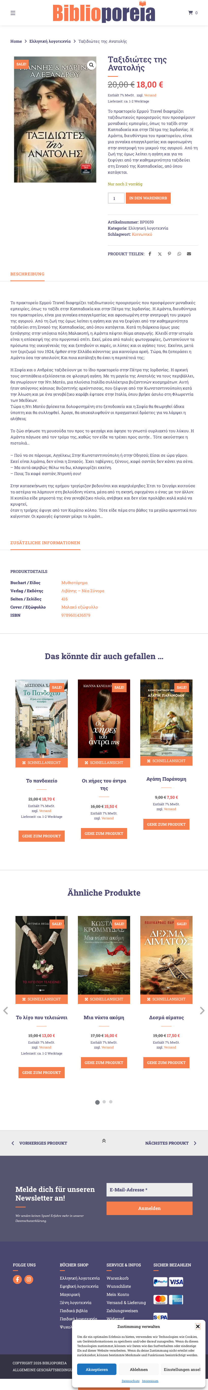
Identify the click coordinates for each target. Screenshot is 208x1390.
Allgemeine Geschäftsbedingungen (48, 1370)
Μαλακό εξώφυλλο (79, 607)
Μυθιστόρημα (74, 582)
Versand (150, 95)
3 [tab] (110, 1101)
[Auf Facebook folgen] (17, 1279)
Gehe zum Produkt (41, 836)
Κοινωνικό (142, 234)
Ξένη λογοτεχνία (75, 1302)
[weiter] (202, 1010)
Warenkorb (118, 1278)
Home (16, 41)
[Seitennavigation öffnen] (21, 12)
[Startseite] (104, 13)
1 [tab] (97, 1101)
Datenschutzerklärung (30, 1221)
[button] (197, 1326)
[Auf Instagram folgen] (28, 1279)
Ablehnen (139, 1369)
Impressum (150, 1381)
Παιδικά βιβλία (74, 1310)
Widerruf (115, 1318)
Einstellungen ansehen (182, 1369)
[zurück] (6, 1010)
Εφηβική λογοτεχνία (79, 1286)
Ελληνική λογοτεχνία (50, 41)
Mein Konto (118, 1294)
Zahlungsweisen (122, 1310)
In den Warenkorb (148, 198)
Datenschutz (131, 1381)
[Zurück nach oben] (104, 1143)
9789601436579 (75, 615)
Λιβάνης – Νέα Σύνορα (82, 590)
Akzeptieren (97, 1369)
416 (64, 598)
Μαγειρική (70, 1294)
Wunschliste (119, 1286)
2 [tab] (104, 1101)
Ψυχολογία (70, 1326)
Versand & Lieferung (126, 1302)
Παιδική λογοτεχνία (78, 1318)
